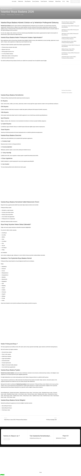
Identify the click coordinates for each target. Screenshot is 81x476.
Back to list (30, 419)
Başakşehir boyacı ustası (47, 392)
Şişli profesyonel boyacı (7, 407)
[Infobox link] (40, 435)
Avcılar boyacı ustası (37, 392)
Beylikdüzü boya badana (67, 92)
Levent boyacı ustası (22, 394)
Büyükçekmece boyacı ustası (26, 392)
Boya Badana (10, 95)
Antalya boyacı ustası (27, 395)
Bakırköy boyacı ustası (48, 395)
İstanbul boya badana (14, 392)
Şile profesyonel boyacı (7, 405)
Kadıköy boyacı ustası (17, 395)
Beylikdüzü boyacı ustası (12, 394)
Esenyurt (4, 268)
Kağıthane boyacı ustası (38, 395)
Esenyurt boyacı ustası (32, 394)
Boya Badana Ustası (7, 8)
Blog (2, 8)
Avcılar (3, 270)
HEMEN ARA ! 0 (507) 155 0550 (75, 1)
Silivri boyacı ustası (11, 397)
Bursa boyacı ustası (8, 395)
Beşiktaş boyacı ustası (42, 394)
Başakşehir (4, 281)
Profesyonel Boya (10, 14)
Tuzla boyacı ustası (6, 410)
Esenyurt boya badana (66, 90)
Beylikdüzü (4, 266)
